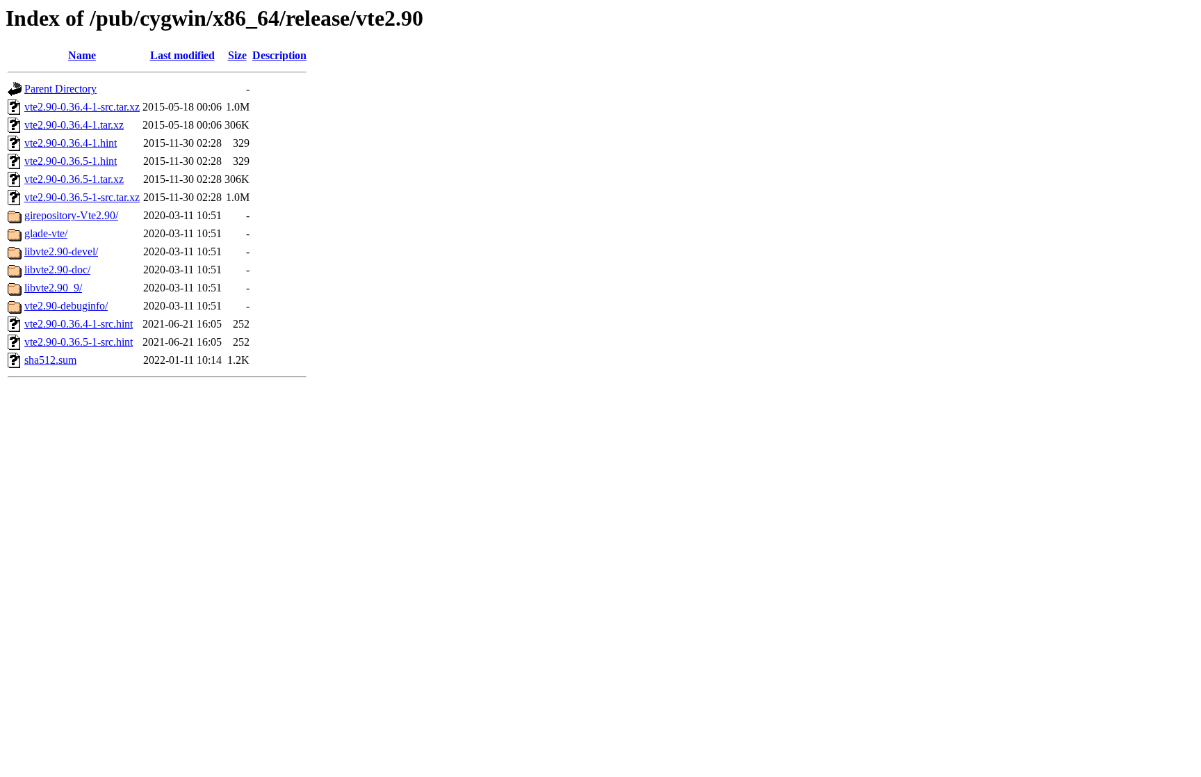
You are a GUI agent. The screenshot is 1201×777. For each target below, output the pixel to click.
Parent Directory (60, 89)
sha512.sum (50, 360)
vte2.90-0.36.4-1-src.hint (78, 324)
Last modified (182, 55)
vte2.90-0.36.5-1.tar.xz (74, 179)
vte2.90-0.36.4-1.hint (70, 143)
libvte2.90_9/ (53, 288)
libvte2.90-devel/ (61, 251)
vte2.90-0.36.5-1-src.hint (78, 342)
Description (279, 55)
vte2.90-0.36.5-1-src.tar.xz (82, 197)
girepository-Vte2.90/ (71, 215)
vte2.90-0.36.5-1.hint (70, 161)
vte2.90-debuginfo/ (66, 306)
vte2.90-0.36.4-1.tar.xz (74, 125)
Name (82, 55)
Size (237, 55)
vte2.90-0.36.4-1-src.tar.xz (82, 107)
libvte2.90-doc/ (57, 269)
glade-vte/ (45, 233)
